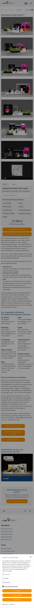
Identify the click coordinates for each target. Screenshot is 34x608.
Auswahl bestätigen (17, 595)
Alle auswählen (17, 599)
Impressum (11, 604)
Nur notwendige (17, 590)
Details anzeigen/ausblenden (11, 586)
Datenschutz (5, 604)
